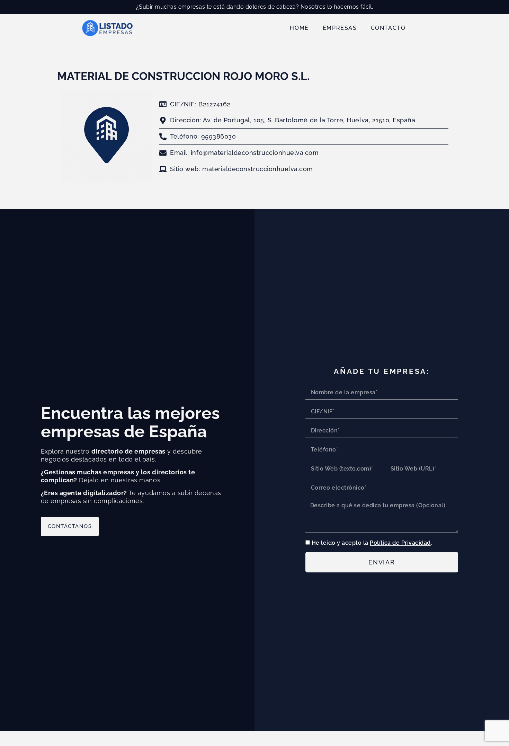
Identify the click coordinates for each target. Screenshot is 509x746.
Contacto (388, 28)
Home (299, 28)
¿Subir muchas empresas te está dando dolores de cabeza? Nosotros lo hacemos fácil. (254, 6)
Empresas (340, 28)
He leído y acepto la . (372, 543)
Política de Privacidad (400, 543)
